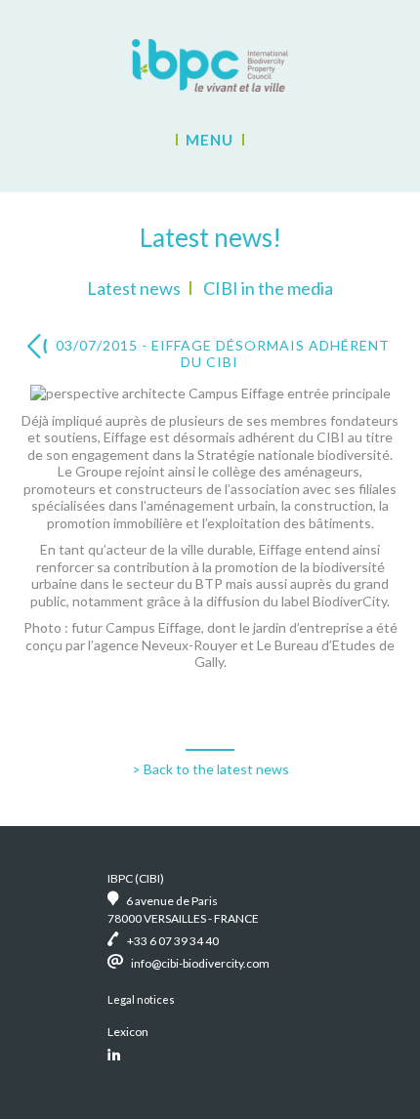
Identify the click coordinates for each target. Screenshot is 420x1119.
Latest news (134, 288)
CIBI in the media (268, 288)
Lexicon (127, 1031)
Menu (209, 139)
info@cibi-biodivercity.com (200, 963)
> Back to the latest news (210, 769)
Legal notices (141, 999)
